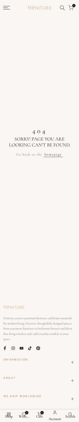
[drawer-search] (62, 7)
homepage (53, 154)
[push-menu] (6, 7)
